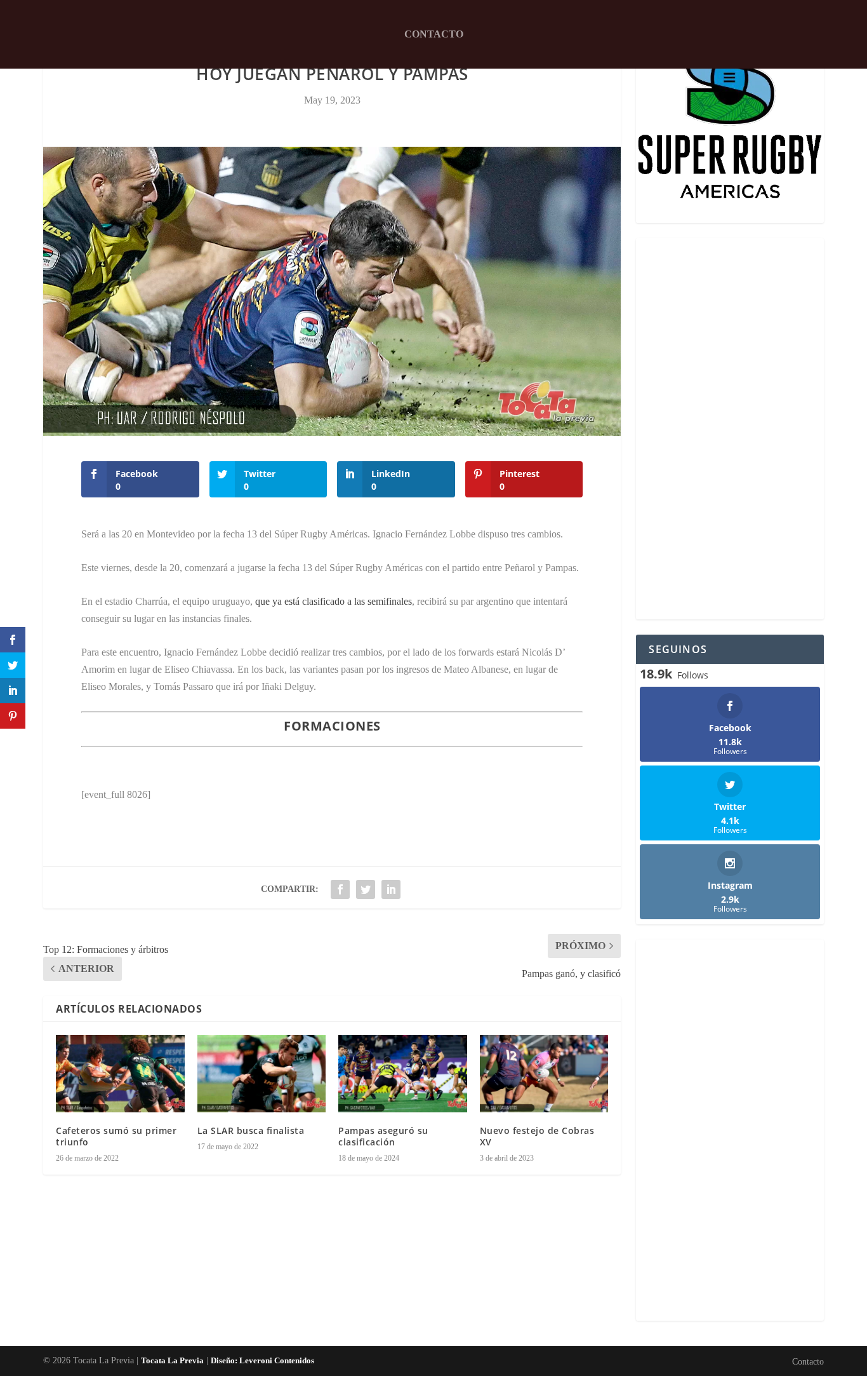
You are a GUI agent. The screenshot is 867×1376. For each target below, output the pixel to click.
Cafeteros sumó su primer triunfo (116, 1136)
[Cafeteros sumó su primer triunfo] (120, 1073)
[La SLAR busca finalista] (261, 1073)
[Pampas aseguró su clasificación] (402, 1073)
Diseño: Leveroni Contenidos (262, 1360)
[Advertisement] (729, 428)
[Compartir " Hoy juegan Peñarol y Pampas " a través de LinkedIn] (391, 889)
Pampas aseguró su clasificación (383, 1136)
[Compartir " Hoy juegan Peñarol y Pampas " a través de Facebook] (340, 889)
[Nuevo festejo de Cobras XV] (544, 1073)
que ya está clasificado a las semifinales (333, 601)
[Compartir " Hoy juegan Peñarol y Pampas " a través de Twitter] (365, 889)
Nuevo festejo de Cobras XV (537, 1136)
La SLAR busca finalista (251, 1130)
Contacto (433, 34)
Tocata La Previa (172, 1360)
